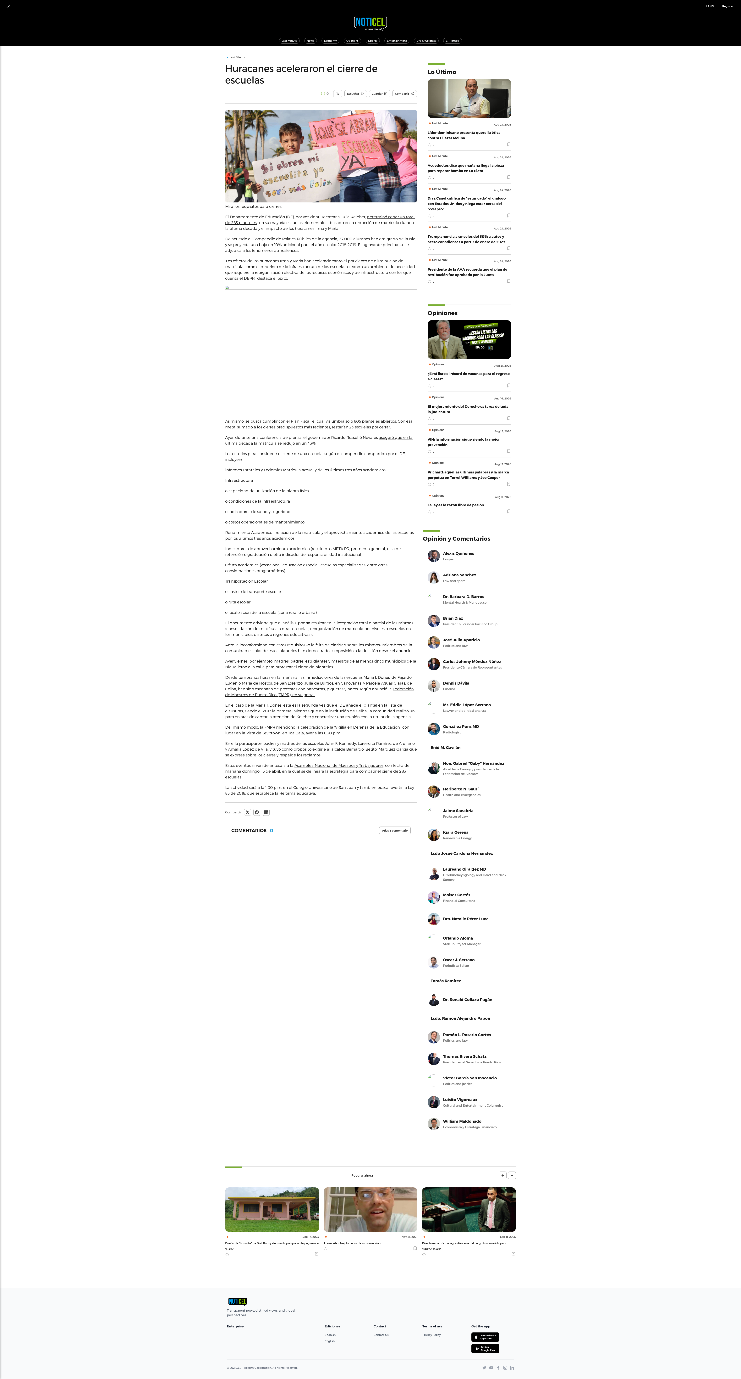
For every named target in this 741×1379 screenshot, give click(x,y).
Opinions (352, 40)
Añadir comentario (395, 830)
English (330, 1341)
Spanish (330, 1335)
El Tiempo (452, 40)
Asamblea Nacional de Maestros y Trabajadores (338, 765)
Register (727, 6)
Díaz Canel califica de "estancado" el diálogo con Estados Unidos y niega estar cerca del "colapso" (467, 203)
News (310, 40)
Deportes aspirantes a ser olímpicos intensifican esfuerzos (461, 1243)
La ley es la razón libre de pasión (456, 505)
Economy (330, 40)
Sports (372, 40)
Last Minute (289, 40)
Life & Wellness (426, 40)
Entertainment (397, 40)
